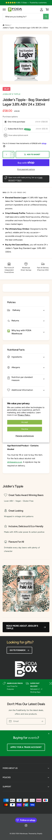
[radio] (5, 121)
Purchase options (10, 116)
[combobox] (26, 16)
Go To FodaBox (17, 650)
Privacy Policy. (24, 415)
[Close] (49, 733)
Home (7, 25)
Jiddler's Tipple (12, 94)
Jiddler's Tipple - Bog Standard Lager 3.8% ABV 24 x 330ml (25, 28)
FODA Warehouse (22, 833)
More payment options (26, 169)
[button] (4, 9)
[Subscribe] (42, 721)
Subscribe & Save (19, 129)
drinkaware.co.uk (14, 462)
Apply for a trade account (25, 747)
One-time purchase (16, 122)
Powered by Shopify (35, 833)
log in (19, 180)
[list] (26, 687)
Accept (24, 422)
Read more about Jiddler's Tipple (22, 627)
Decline (24, 429)
